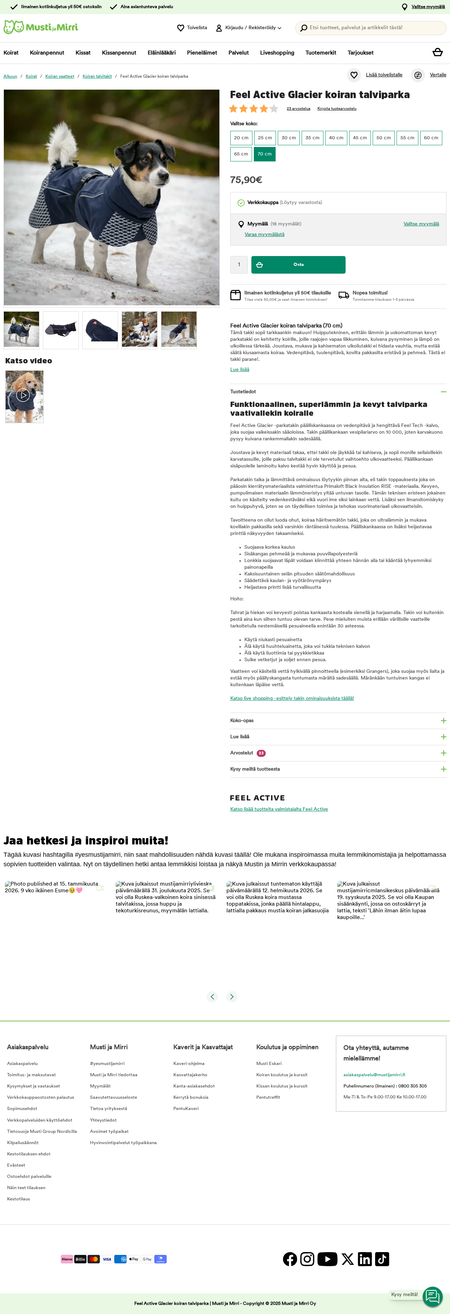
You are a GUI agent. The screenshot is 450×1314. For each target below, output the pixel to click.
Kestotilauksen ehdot (29, 1154)
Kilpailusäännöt (23, 1143)
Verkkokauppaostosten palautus (40, 1097)
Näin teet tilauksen (26, 1188)
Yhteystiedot (103, 1120)
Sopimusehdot (22, 1108)
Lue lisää (239, 369)
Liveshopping (277, 53)
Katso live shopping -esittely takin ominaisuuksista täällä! (292, 698)
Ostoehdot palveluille (29, 1176)
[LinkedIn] (364, 1259)
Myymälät (100, 1086)
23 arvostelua (298, 109)
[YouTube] (327, 1259)
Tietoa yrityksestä (108, 1108)
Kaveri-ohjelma (189, 1063)
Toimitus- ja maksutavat (31, 1075)
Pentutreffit (268, 1097)
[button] (56, 932)
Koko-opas (241, 720)
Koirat (11, 53)
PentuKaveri (186, 1108)
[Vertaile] (418, 75)
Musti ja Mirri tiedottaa (113, 1075)
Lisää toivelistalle (384, 75)
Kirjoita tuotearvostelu (336, 109)
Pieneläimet (202, 53)
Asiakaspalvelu (22, 1063)
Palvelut (239, 53)
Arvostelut (247, 753)
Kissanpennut (119, 53)
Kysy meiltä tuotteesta (255, 769)
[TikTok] (381, 1259)
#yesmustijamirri (107, 1063)
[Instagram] (307, 1259)
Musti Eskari (269, 1063)
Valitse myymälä (428, 7)
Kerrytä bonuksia (190, 1097)
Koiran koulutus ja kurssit (282, 1075)
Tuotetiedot (243, 392)
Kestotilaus (18, 1199)
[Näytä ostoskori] (439, 53)
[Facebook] (289, 1259)
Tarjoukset (361, 53)
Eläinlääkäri (162, 53)
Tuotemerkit (321, 53)
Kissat (83, 53)
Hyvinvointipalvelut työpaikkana (123, 1143)
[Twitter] (347, 1259)
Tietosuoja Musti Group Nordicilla (42, 1131)
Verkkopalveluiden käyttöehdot (39, 1120)
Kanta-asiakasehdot (194, 1086)
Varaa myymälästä (264, 234)
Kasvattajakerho (190, 1075)
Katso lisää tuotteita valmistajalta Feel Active (279, 809)
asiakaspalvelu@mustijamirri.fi (374, 1075)
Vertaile (438, 75)
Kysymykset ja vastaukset (33, 1086)
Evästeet (16, 1165)
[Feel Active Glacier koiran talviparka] (21, 329)
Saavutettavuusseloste (113, 1097)
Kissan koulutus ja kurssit (282, 1086)
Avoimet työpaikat (109, 1131)
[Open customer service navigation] (433, 1297)
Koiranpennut (47, 53)
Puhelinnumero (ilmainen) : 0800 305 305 (385, 1086)
